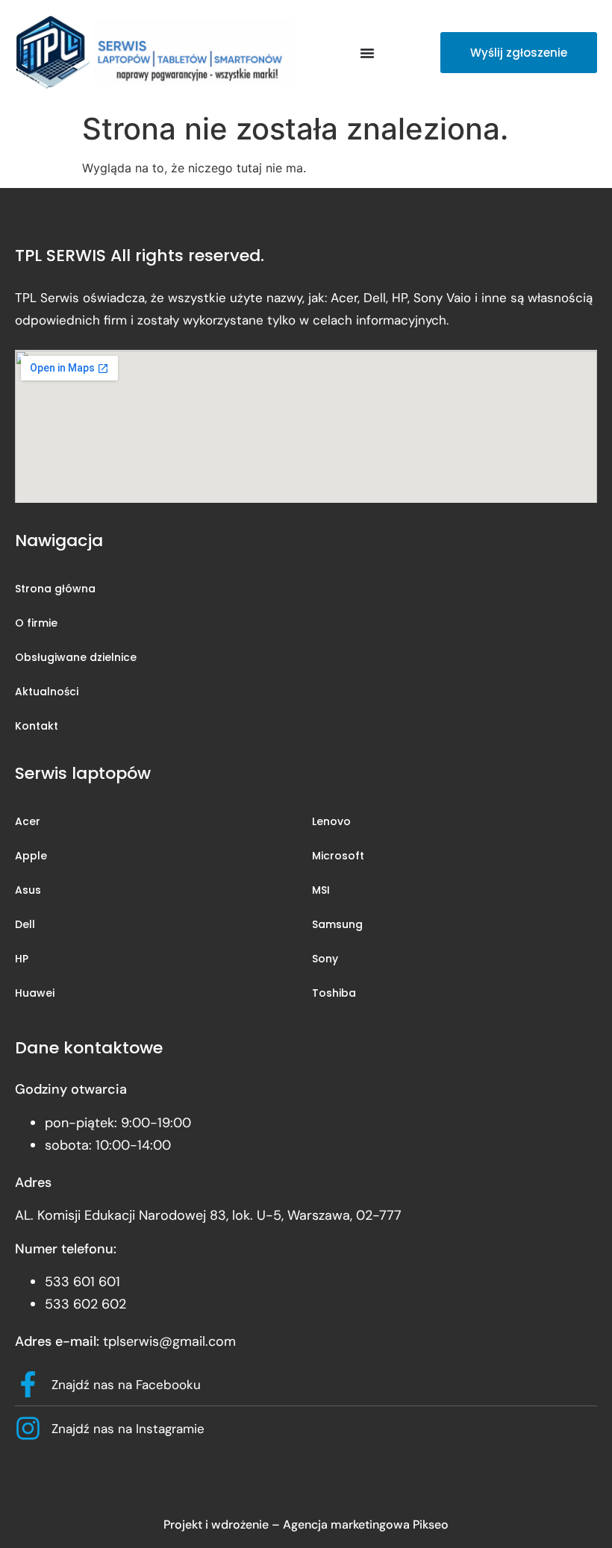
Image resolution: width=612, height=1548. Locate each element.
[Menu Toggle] (367, 53)
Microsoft (338, 855)
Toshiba (334, 992)
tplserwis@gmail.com (169, 1341)
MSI (321, 890)
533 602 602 (85, 1304)
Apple (31, 855)
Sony (325, 958)
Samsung (337, 924)
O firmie (36, 622)
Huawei (34, 992)
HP (21, 958)
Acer (27, 821)
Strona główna (55, 588)
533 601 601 (82, 1282)
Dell (25, 924)
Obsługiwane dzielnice (76, 657)
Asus (28, 890)
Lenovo (331, 821)
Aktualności (46, 691)
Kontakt (36, 725)
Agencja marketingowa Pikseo (366, 1524)
